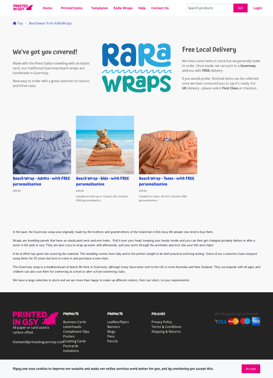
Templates (99, 8)
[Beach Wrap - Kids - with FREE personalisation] (105, 145)
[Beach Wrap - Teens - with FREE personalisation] (168, 145)
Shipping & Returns (166, 331)
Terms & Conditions (166, 327)
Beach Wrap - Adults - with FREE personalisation (41, 181)
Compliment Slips (76, 331)
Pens (111, 336)
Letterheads (72, 327)
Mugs (111, 331)
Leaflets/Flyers (118, 322)
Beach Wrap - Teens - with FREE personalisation (166, 181)
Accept (251, 369)
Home (47, 8)
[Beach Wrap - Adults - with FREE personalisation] (42, 145)
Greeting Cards (74, 341)
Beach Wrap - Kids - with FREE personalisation (102, 181)
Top (19, 23)
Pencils (112, 341)
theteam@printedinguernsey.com (38, 342)
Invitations (71, 351)
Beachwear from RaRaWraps (50, 23)
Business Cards (74, 322)
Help (141, 8)
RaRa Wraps (123, 8)
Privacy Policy (161, 322)
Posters (69, 336)
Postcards (70, 346)
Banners (113, 327)
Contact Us (160, 8)
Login (257, 8)
